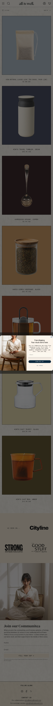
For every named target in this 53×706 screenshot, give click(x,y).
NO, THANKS (40, 365)
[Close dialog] (51, 337)
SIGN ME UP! (39, 361)
